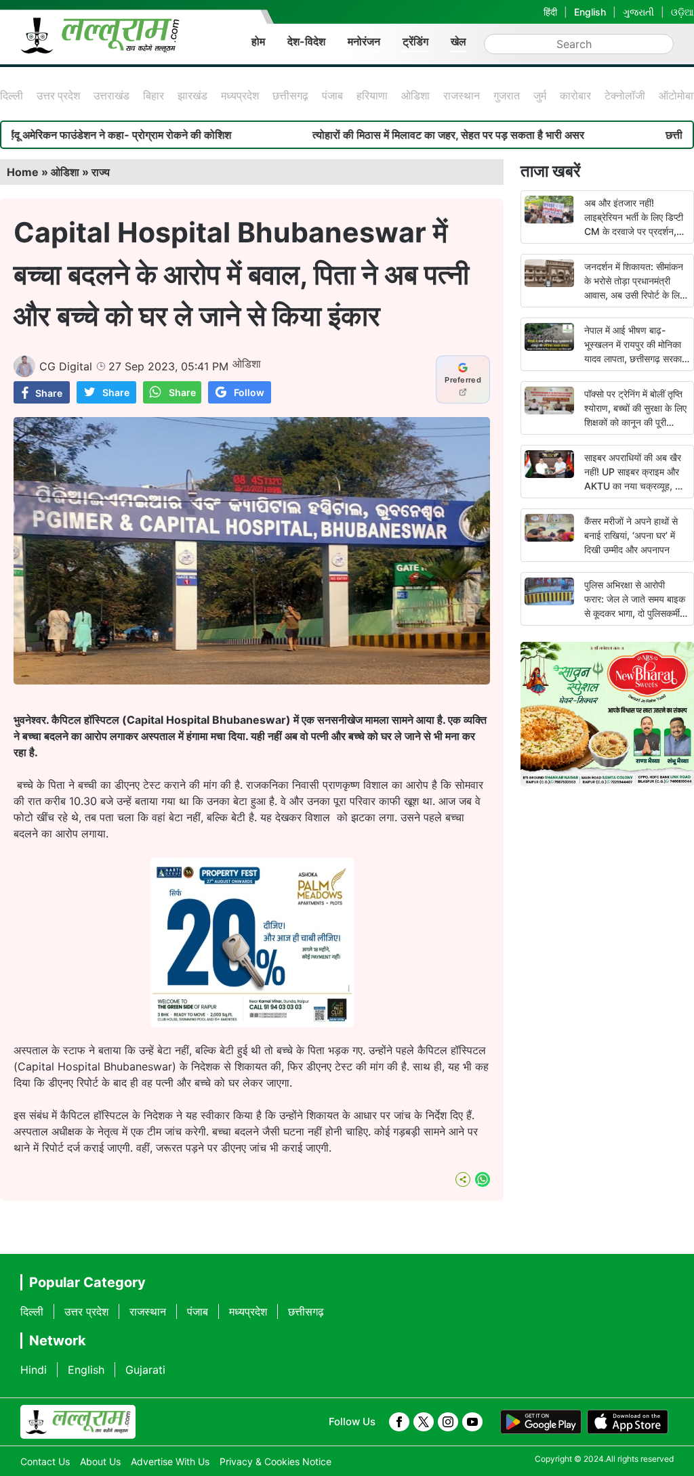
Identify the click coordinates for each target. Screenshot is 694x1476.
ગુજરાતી (638, 12)
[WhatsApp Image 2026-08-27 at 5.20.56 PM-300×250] (252, 1023)
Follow (249, 392)
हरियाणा (372, 95)
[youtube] (472, 1421)
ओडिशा (415, 95)
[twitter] (423, 1421)
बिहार (153, 95)
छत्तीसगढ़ (290, 95)
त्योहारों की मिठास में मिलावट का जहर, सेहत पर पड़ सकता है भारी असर (406, 135)
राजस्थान (461, 95)
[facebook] (399, 1421)
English (590, 12)
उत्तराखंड (111, 95)
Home (23, 172)
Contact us (45, 1461)
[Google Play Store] (540, 1422)
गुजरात (506, 95)
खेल (458, 41)
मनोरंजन (364, 41)
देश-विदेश (306, 41)
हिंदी (550, 12)
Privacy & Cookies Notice (275, 1461)
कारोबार (575, 95)
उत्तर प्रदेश (58, 95)
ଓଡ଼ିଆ (682, 12)
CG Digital (65, 366)
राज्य (100, 172)
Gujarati (145, 1369)
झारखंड (192, 95)
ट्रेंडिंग (415, 41)
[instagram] (448, 1421)
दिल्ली (11, 95)
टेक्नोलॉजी (625, 95)
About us (100, 1461)
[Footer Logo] (78, 1422)
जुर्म (539, 95)
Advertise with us (170, 1461)
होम (258, 41)
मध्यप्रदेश (240, 95)
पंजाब (332, 95)
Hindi (33, 1369)
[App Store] (627, 1422)
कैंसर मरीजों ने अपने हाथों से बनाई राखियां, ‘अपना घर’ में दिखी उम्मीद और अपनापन (631, 535)
